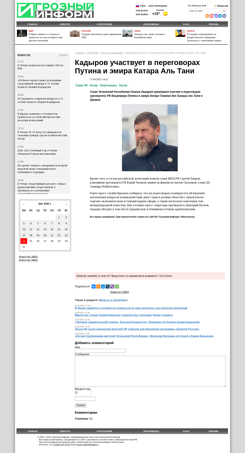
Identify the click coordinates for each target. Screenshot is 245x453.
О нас (186, 24)
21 (52, 235)
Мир (31, 31)
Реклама (213, 24)
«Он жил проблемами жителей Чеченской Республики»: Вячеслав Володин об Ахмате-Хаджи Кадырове (144, 336)
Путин (123, 85)
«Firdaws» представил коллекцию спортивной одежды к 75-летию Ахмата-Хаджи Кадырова (39, 83)
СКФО (137, 31)
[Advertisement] (150, 244)
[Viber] (112, 286)
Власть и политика (112, 52)
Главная (33, 24)
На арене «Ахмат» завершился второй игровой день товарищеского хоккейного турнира (42, 169)
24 (23, 241)
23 (66, 235)
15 (59, 229)
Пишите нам (222, 6)
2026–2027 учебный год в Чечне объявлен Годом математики (37, 152)
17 (23, 235)
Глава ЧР (82, 85)
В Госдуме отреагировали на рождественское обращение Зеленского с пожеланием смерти (204, 37)
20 (45, 235)
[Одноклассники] (98, 286)
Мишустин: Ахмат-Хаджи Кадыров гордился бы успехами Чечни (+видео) (124, 315)
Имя (77, 347)
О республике (104, 24)
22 (59, 235)
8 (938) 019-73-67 (61, 445)
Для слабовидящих (158, 6)
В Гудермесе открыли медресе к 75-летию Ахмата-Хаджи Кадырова (41, 100)
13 (45, 229)
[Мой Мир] (103, 286)
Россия (86, 31)
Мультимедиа (151, 24)
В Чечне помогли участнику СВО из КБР (41, 67)
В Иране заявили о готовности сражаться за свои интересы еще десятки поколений (45, 37)
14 (52, 229)
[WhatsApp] (117, 286)
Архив (63, 55)
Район (143, 6)
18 (31, 235)
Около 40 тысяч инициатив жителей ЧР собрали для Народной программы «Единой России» (137, 329)
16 (66, 229)
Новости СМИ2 (28, 256)
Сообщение (82, 354)
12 (38, 229)
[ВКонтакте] (94, 286)
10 (23, 229)
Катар (94, 85)
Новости (24, 55)
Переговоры (108, 85)
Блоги (190, 31)
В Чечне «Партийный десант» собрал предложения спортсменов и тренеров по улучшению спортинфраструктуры (42, 188)
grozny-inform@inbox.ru (87, 445)
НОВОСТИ (65, 24)
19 (38, 235)
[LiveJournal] (108, 286)
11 (31, 229)
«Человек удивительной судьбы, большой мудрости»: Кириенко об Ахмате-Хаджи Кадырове (137, 322)
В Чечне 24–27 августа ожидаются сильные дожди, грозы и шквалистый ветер (42, 135)
